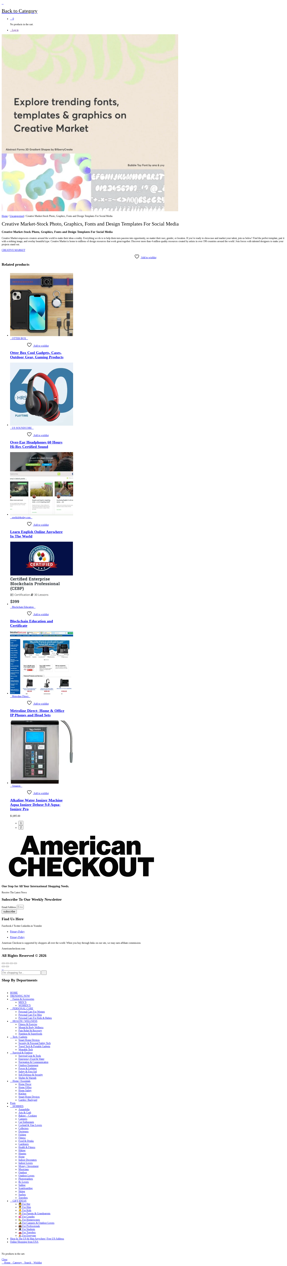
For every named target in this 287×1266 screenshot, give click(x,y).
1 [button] (21, 823)
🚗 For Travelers (27, 1232)
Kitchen (22, 1093)
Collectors (23, 1128)
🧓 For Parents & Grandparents (34, 1213)
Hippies (22, 1153)
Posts (13, 1103)
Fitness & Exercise (27, 1024)
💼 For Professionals (29, 1226)
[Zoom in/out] (15, 963)
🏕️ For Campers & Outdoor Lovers (36, 1222)
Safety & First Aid (27, 1071)
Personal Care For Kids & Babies (35, 1017)
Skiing (21, 1191)
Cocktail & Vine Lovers (30, 1125)
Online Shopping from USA (24, 1241)
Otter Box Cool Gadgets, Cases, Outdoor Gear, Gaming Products (36, 355)
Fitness (22, 1137)
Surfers (22, 1194)
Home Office (25, 1087)
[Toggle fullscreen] (11, 963)
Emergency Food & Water (31, 1058)
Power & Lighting (27, 1068)
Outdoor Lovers (26, 1175)
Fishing (22, 1134)
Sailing (21, 1185)
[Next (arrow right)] (7, 966)
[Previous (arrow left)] (3, 966)
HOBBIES (18, 1106)
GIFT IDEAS (19, 1200)
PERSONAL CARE (23, 1008)
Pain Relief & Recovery (30, 1030)
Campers (22, 1118)
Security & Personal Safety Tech (34, 1043)
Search (27, 1262)
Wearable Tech (25, 1049)
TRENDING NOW (20, 995)
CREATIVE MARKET (13, 250)
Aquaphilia (23, 1109)
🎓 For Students (26, 1229)
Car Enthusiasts (26, 1122)
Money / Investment (28, 1166)
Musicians (23, 1169)
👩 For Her (24, 1204)
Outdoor (22, 1172)
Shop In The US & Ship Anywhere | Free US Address (37, 1238)
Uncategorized (17, 216)
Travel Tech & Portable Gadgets (34, 1046)
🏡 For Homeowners (29, 1219)
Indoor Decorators (27, 1159)
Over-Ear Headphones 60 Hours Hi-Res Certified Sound (36, 444)
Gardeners (23, 1144)
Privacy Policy (17, 931)
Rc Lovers (23, 1181)
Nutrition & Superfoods (30, 1033)
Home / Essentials (21, 1081)
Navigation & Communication (33, 1062)
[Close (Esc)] (3, 963)
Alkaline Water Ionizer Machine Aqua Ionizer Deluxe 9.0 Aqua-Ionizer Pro (36, 804)
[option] (37, 316)
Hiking (21, 1150)
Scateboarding (25, 1188)
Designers (23, 1131)
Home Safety (25, 1090)
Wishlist (37, 1262)
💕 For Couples (26, 1216)
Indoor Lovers (25, 1163)
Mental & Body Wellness (30, 1027)
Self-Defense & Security (30, 1074)
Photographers (25, 1178)
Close (4, 1259)
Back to (9, 11)
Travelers (23, 1197)
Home (5, 216)
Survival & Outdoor (23, 1052)
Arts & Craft (24, 1112)
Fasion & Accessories (23, 999)
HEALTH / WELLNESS (25, 1021)
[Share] (7, 963)
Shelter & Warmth (27, 1077)
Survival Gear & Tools (29, 1055)
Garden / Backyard (27, 1099)
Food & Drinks (26, 1140)
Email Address (9, 907)
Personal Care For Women (31, 1011)
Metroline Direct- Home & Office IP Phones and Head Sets (37, 713)
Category (17, 1262)
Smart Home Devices (29, 1040)
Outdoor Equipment (28, 1065)
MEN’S (22, 1002)
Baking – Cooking (27, 1115)
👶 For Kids (24, 1210)
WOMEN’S (24, 1005)
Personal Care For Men (30, 1014)
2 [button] (21, 827)
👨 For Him (24, 1207)
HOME (14, 992)
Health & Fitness (26, 1147)
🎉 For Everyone (27, 1235)
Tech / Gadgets (20, 1036)
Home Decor (24, 1084)
